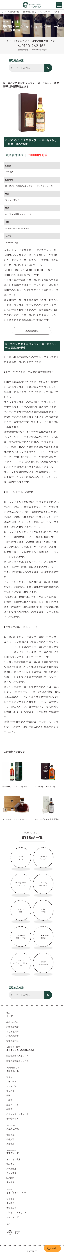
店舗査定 (10, 1182)
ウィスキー (11, 1091)
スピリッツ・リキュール (17, 1114)
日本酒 (9, 1100)
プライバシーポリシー (16, 1212)
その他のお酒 (12, 1118)
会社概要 (10, 1198)
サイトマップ (12, 1217)
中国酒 (9, 1109)
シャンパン (11, 1086)
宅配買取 (10, 1134)
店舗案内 (10, 1203)
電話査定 (10, 1164)
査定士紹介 (11, 1208)
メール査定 (11, 1168)
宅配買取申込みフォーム (17, 1056)
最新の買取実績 (32, 331)
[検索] (48, 68)
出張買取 (10, 1139)
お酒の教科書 (12, 1036)
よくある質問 (12, 1031)
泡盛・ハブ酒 (12, 1104)
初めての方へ (12, 1022)
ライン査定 (11, 1173)
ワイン (9, 1077)
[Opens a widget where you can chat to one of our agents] (52, 1248)
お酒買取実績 (12, 1027)
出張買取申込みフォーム (17, 1060)
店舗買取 (10, 1144)
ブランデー (11, 1081)
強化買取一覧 (12, 1040)
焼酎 (8, 1095)
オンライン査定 (13, 1159)
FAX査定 (10, 1178)
